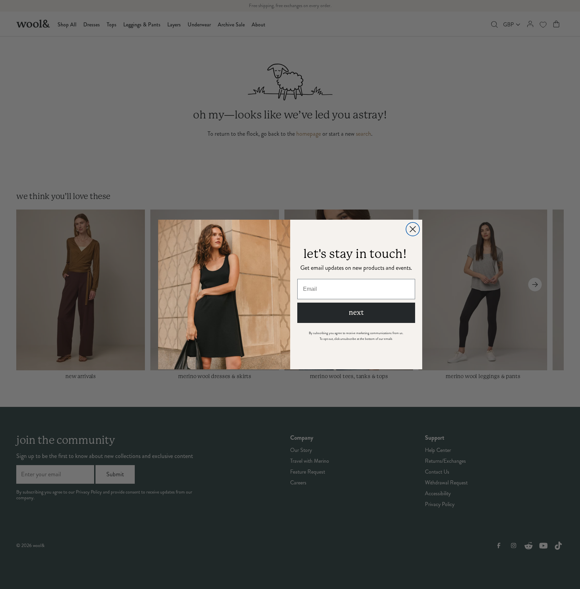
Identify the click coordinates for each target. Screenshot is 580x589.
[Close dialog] (413, 229)
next (356, 313)
